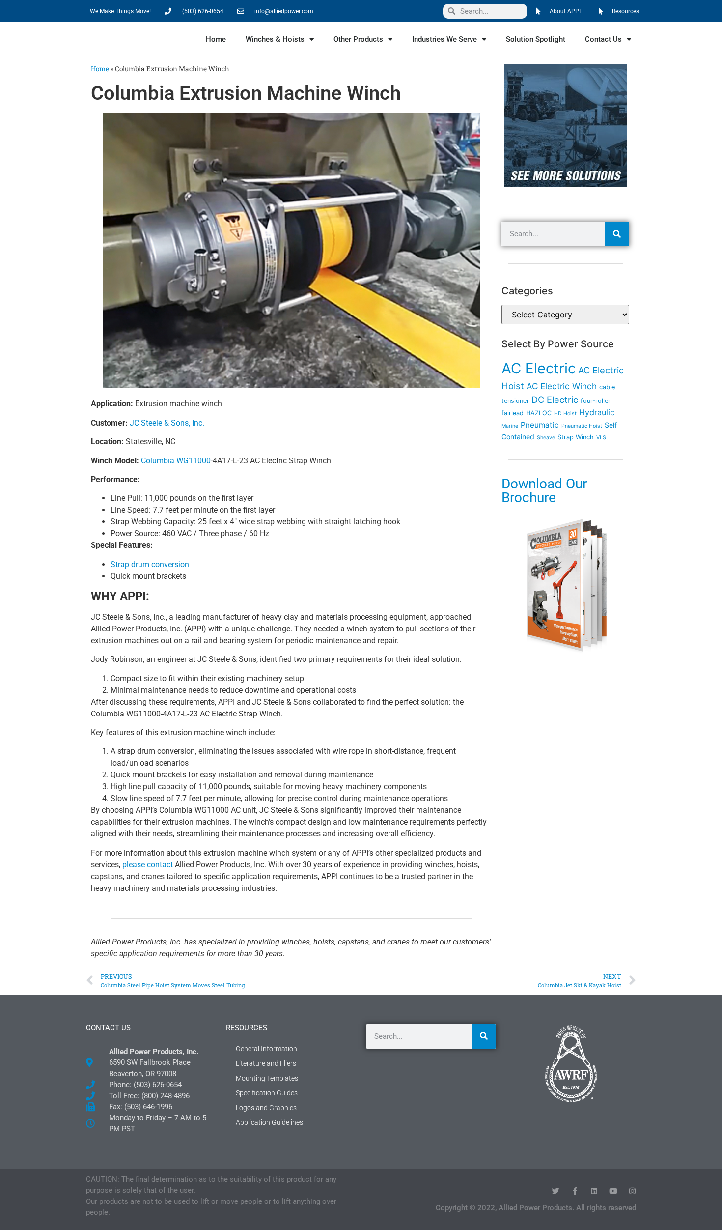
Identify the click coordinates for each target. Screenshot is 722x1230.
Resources (246, 1027)
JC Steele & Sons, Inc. (167, 423)
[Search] (617, 234)
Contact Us (603, 39)
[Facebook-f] (575, 1191)
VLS (601, 437)
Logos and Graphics (266, 1108)
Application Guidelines (269, 1122)
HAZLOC (539, 413)
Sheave (546, 437)
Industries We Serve (444, 39)
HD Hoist (565, 413)
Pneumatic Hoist (581, 426)
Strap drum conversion (150, 564)
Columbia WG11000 (176, 460)
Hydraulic (596, 412)
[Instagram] (632, 1191)
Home (216, 39)
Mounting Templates (267, 1078)
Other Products (358, 39)
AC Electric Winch (562, 386)
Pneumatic (540, 424)
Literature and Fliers (266, 1063)
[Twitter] (555, 1191)
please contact (147, 864)
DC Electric (554, 399)
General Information (266, 1049)
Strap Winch (575, 437)
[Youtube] (613, 1191)
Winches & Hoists (275, 39)
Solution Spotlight (535, 39)
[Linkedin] (594, 1191)
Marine (509, 426)
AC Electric (538, 368)
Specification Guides (267, 1093)
